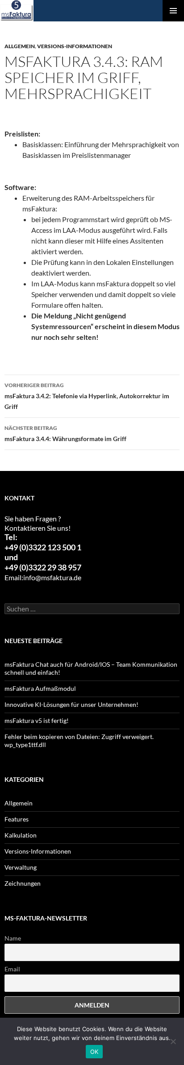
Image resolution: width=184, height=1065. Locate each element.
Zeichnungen (22, 883)
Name (12, 938)
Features (16, 819)
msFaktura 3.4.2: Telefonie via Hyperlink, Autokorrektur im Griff (86, 396)
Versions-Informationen (74, 46)
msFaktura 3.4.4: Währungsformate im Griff (65, 433)
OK (94, 1051)
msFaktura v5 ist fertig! (36, 720)
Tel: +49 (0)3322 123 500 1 (42, 542)
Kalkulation (20, 835)
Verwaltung (20, 867)
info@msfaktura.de (52, 577)
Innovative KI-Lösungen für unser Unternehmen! (71, 704)
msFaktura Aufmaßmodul (40, 688)
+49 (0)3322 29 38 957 (42, 567)
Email (12, 969)
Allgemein (19, 46)
